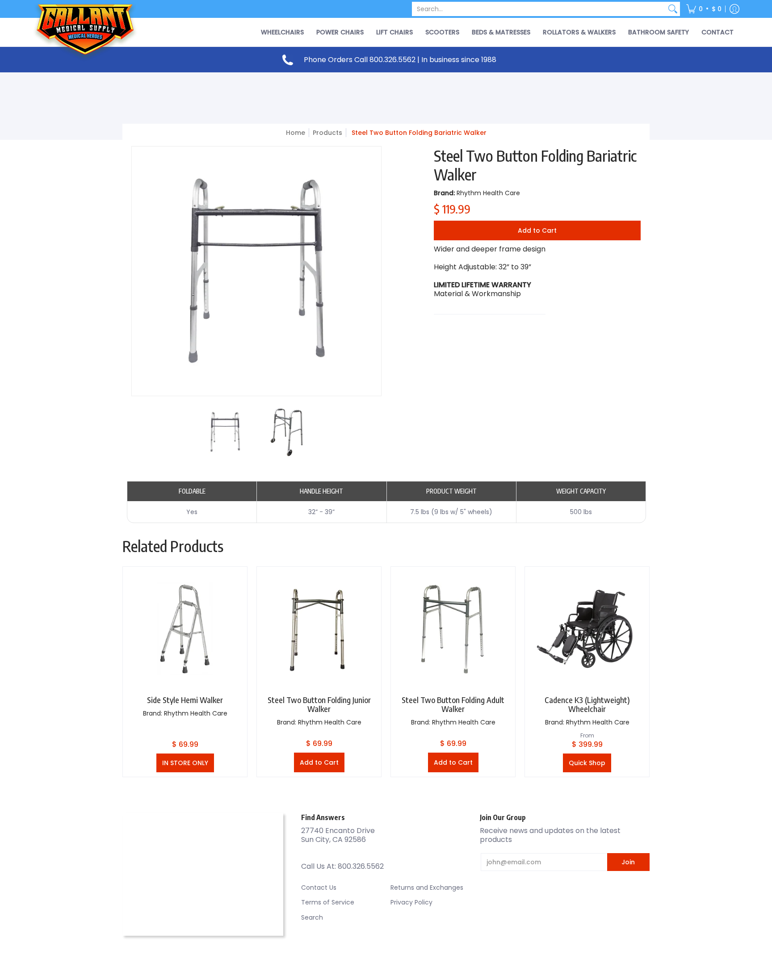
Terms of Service (327, 902)
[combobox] (539, 9)
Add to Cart (537, 230)
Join (628, 862)
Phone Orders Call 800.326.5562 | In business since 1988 (400, 59)
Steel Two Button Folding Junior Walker (319, 704)
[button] (704, 9)
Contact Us (318, 887)
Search (312, 917)
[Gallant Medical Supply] (86, 32)
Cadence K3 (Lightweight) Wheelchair (587, 704)
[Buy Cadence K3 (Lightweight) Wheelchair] (587, 629)
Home (295, 132)
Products (327, 132)
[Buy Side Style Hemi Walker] (185, 629)
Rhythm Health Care (488, 192)
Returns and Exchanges (426, 887)
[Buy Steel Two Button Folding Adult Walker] (453, 629)
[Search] (673, 9)
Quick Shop (587, 762)
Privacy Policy (411, 902)
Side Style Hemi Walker (185, 700)
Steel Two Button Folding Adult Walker (453, 704)
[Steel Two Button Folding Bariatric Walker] (225, 432)
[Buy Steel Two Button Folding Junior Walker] (319, 629)
